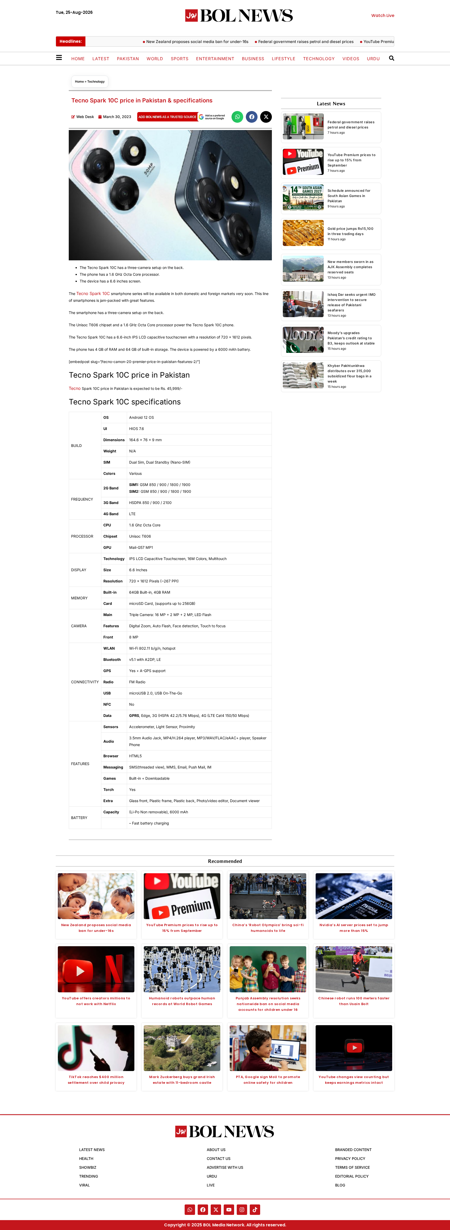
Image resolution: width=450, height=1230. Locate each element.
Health (86, 1158)
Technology (319, 58)
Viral (84, 1185)
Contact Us (218, 1158)
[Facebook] (203, 1209)
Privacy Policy (350, 1158)
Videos (350, 58)
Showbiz (87, 1167)
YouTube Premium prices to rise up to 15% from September (352, 160)
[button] (237, 117)
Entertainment (215, 58)
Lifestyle (284, 58)
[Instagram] (242, 1209)
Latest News (92, 1149)
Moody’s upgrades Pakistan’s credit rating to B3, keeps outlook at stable (351, 338)
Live (211, 1185)
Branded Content (353, 1149)
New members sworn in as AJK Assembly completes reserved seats (351, 267)
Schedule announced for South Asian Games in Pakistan (349, 195)
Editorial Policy (352, 1176)
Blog (340, 1185)
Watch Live (382, 16)
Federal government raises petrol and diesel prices (286, 41)
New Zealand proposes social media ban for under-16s (178, 41)
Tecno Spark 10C (93, 293)
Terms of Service (352, 1167)
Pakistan (128, 58)
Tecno (75, 388)
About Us (216, 1149)
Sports (180, 58)
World (155, 58)
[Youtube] (229, 1209)
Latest (100, 58)
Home (78, 58)
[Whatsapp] (190, 1209)
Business (253, 58)
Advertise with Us (225, 1167)
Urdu (373, 58)
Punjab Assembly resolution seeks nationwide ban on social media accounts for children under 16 (268, 1004)
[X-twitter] (216, 1209)
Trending (88, 1176)
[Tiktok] (255, 1209)
